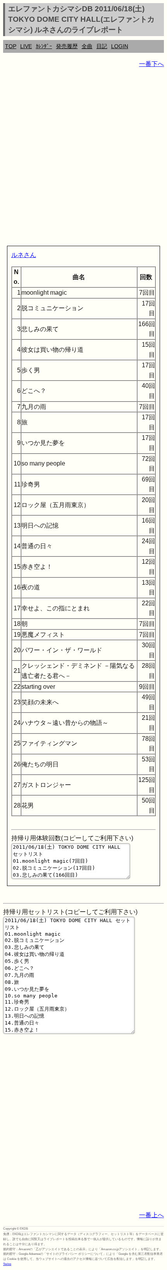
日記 (101, 46)
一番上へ (151, 1215)
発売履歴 (67, 46)
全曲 (87, 46)
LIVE (26, 46)
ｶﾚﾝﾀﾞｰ (44, 46)
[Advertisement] (83, 158)
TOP (10, 46)
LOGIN (119, 46)
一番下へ (151, 64)
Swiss (7, 1264)
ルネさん (23, 255)
